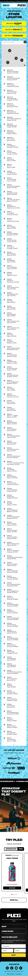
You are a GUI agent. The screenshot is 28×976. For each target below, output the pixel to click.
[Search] (25, 42)
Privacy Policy (18, 973)
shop (3, 926)
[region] (14, 55)
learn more (7, 931)
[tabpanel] (14, 873)
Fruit (12, 858)
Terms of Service (10, 973)
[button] (9, 50)
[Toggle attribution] (24, 65)
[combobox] (12, 42)
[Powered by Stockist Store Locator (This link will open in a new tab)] (14, 744)
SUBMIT (13, 955)
